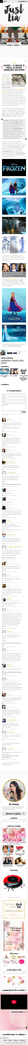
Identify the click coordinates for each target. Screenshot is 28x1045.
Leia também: (14, 85)
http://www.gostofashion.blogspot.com (12, 484)
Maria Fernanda (10, 534)
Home (5, 1040)
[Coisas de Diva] (21, 962)
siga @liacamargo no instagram (14, 1034)
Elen (7, 585)
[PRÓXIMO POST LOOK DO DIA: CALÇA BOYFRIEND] (26, 67)
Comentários (22, 351)
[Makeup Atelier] (6, 957)
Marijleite (9, 665)
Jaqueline (9, 599)
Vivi (7, 489)
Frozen (4, 362)
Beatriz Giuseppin (11, 719)
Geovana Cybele (10, 472)
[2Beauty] (14, 957)
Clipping (15, 1040)
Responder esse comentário (10, 431)
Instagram (20, 1)
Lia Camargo (10, 1043)
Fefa (7, 706)
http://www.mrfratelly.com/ (9, 557)
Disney (4, 78)
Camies (8, 694)
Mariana (8, 419)
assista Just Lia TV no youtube (14, 990)
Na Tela (14, 63)
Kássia (8, 449)
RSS (27, 1)
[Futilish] (6, 962)
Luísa (7, 574)
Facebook (22, 1)
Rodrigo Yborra (12, 279)
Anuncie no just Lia (13, 813)
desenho (15, 360)
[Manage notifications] (24, 1042)
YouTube (18, 1)
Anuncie (21, 1040)
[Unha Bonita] (14, 962)
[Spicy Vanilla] (21, 957)
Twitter (23, 1)
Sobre (10, 1040)
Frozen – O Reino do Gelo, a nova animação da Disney (14, 68)
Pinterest (25, 1)
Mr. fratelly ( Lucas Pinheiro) (14, 546)
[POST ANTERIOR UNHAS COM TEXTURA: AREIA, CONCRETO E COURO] (2, 67)
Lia (8, 351)
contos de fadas (6, 360)
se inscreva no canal (20, 1027)
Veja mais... (6, 965)
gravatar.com (5, 414)
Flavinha (8, 631)
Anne (7, 507)
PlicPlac (20, 1043)
